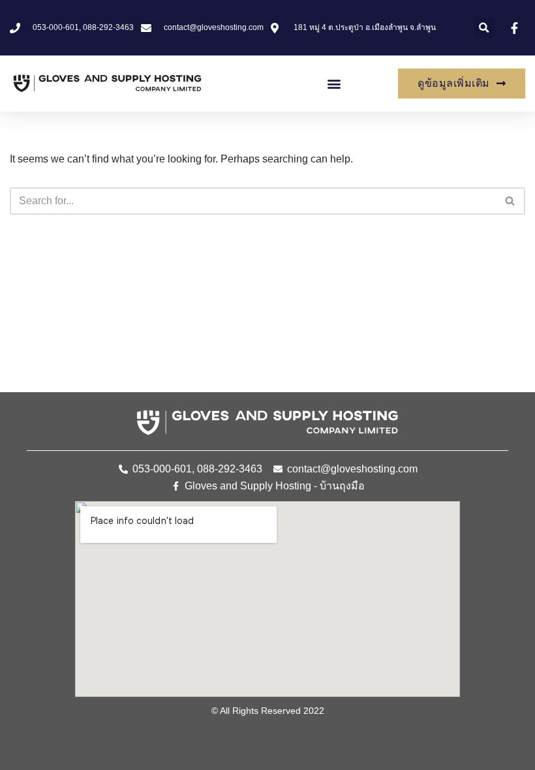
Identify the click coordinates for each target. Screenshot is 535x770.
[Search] (510, 201)
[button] (484, 28)
